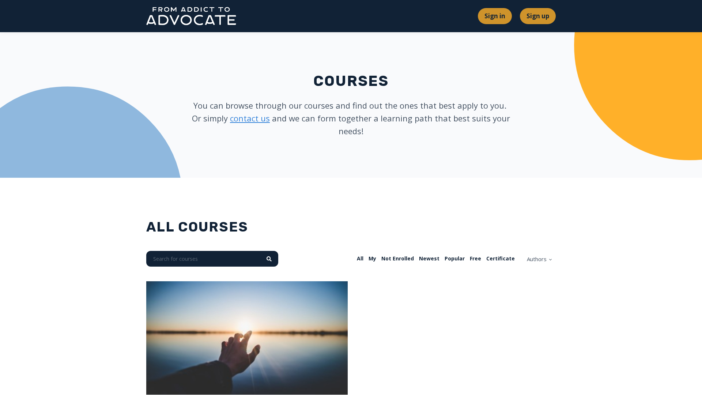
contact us (250, 118)
